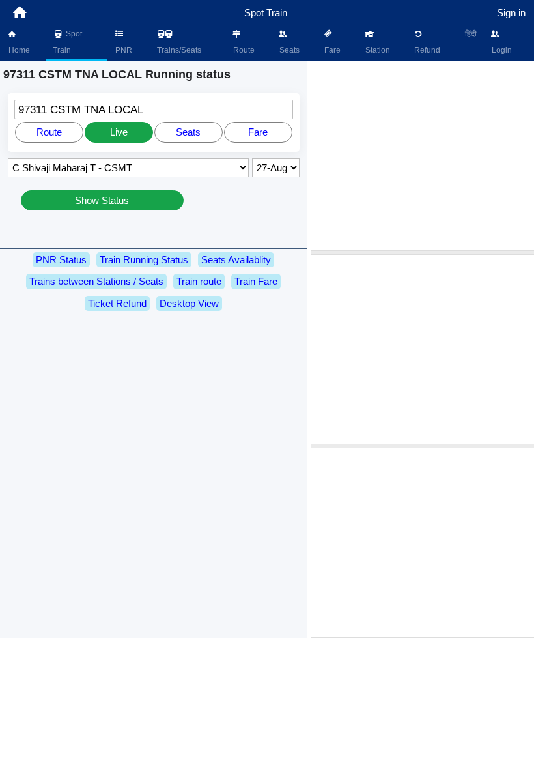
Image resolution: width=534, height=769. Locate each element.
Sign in (511, 12)
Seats (288, 50)
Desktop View (189, 303)
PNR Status (61, 259)
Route (243, 50)
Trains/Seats (178, 50)
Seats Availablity (236, 259)
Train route (198, 281)
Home (18, 50)
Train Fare (255, 281)
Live (119, 132)
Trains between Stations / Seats (96, 281)
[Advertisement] (424, 156)
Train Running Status (144, 259)
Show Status (102, 200)
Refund (426, 50)
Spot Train (67, 42)
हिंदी (471, 33)
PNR (122, 50)
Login (501, 50)
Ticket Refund (117, 303)
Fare (331, 50)
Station (376, 50)
